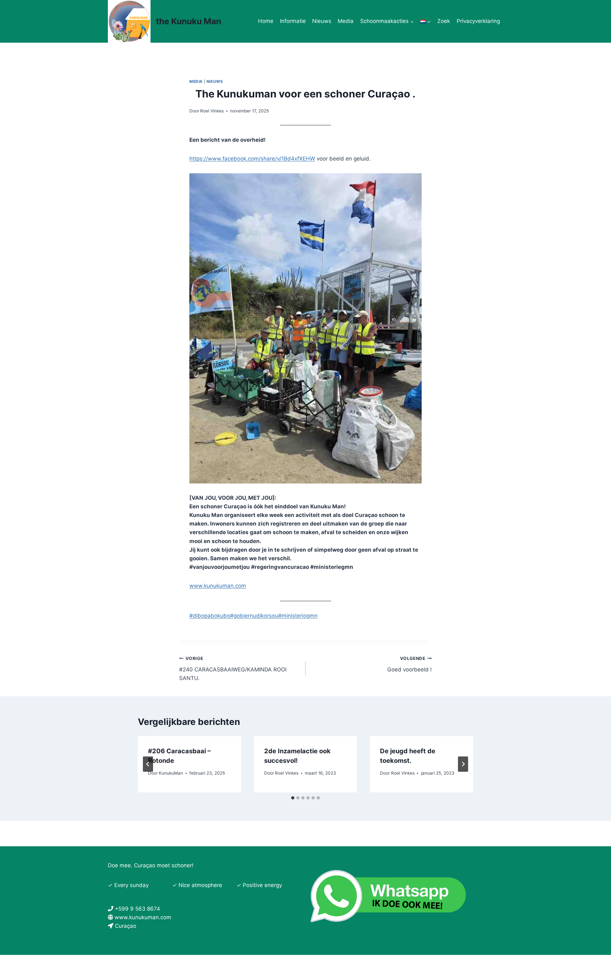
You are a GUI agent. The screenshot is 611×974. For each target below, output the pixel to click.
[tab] (292, 797)
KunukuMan (171, 773)
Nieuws (321, 21)
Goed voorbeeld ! (409, 664)
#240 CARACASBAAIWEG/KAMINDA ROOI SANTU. (232, 668)
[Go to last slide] (148, 764)
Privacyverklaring (478, 21)
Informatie (293, 21)
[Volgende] (463, 764)
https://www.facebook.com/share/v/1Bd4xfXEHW (252, 158)
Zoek (443, 21)
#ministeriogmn (298, 615)
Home (265, 21)
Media (346, 21)
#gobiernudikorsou (254, 615)
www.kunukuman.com (217, 586)
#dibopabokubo (209, 615)
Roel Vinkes (212, 110)
